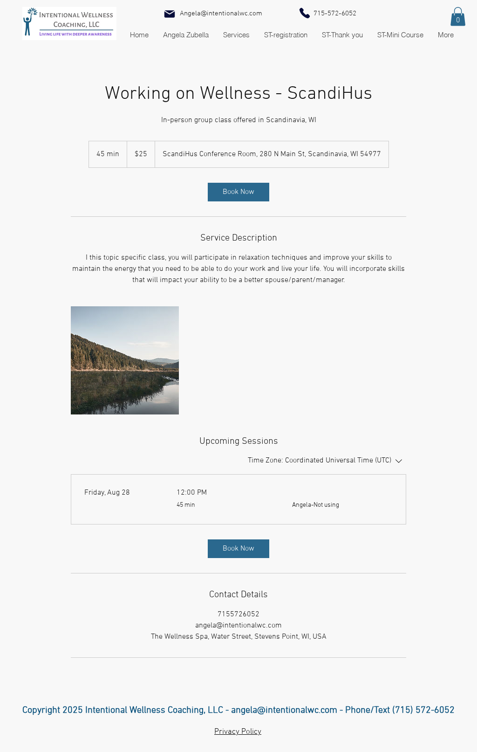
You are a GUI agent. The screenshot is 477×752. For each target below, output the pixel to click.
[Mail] (170, 14)
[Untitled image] (125, 360)
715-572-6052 (334, 13)
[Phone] (305, 13)
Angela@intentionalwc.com (221, 13)
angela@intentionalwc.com (284, 710)
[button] (458, 16)
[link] (238, 192)
